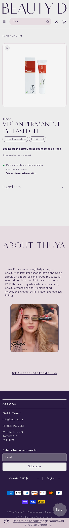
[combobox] (30, 21)
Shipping (7, 155)
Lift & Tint (17, 36)
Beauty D (19, 512)
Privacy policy (34, 512)
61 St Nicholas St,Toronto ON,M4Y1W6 (13, 436)
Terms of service (45, 517)
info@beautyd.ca (13, 419)
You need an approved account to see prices (32, 149)
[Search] (47, 21)
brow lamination (15, 139)
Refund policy (25, 517)
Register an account (27, 521)
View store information (21, 173)
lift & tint (37, 139)
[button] (4, 21)
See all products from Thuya (34, 373)
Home (6, 36)
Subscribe (34, 466)
